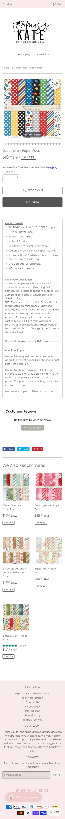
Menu (10, 4)
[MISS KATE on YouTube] (40, 791)
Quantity (7, 171)
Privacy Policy (32, 706)
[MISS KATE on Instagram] (34, 791)
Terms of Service (32, 719)
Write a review (33, 428)
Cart (59, 4)
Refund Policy (32, 715)
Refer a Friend (32, 711)
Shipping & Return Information (32, 693)
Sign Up (56, 775)
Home (5, 67)
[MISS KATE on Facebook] (23, 791)
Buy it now (32, 202)
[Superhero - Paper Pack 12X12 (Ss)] (5, 144)
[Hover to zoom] (32, 108)
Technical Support (32, 698)
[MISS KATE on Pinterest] (29, 791)
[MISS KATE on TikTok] (46, 791)
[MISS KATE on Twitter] (17, 791)
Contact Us (32, 702)
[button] (10, 645)
